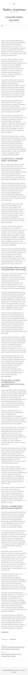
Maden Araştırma (14, 9)
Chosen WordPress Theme (10, 670)
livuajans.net (4, 632)
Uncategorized (13, 639)
